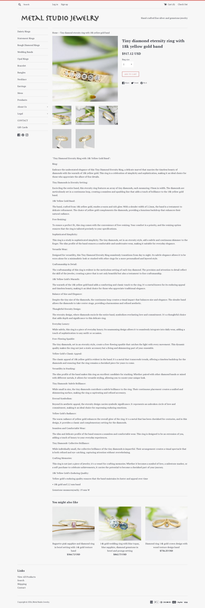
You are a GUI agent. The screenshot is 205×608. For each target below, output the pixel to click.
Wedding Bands (25, 52)
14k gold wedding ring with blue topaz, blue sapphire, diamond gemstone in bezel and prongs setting (120, 547)
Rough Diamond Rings (28, 45)
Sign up (64, 4)
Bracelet (21, 65)
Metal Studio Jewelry (41, 602)
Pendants (22, 99)
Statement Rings (25, 38)
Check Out (183, 4)
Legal (32, 113)
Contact (21, 587)
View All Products (26, 576)
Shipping (21, 584)
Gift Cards (22, 127)
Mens (20, 93)
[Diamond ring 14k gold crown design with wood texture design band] (166, 524)
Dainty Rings (23, 31)
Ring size (126, 59)
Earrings (21, 86)
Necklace (21, 79)
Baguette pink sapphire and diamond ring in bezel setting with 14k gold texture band (73, 547)
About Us (32, 106)
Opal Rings (22, 58)
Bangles (21, 72)
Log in (55, 4)
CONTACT (22, 120)
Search (20, 580)
